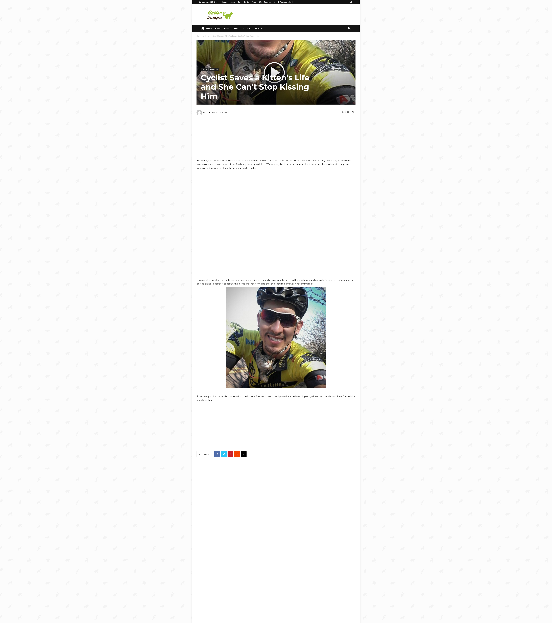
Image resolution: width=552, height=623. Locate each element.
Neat (254, 2)
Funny (224, 2)
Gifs (259, 2)
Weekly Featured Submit (283, 2)
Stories (246, 2)
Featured (267, 2)
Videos (232, 2)
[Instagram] (350, 2)
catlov (206, 113)
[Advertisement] (300, 14)
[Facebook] (346, 2)
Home (209, 28)
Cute (239, 2)
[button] (349, 28)
